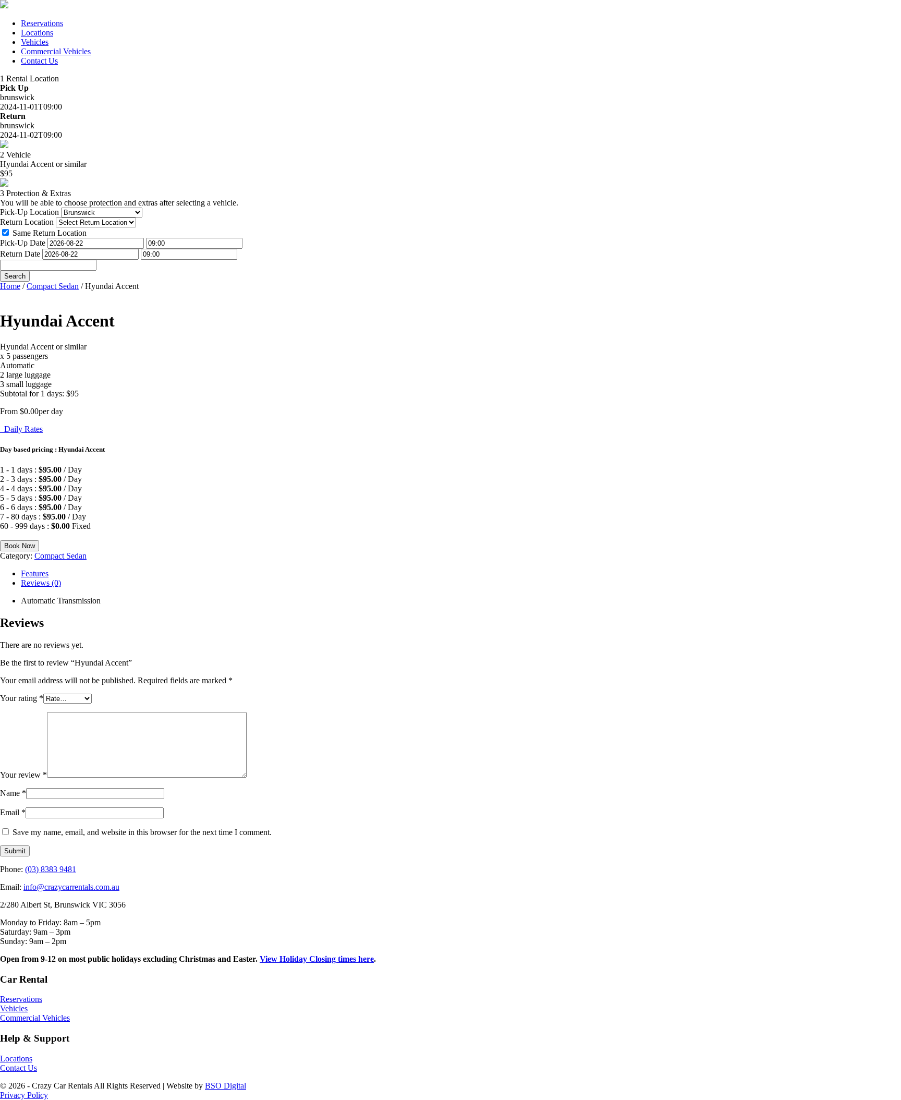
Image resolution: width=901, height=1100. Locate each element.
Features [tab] (34, 573)
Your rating (21, 698)
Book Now (19, 546)
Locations (37, 32)
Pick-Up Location (29, 212)
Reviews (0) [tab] (41, 582)
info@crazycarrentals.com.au (71, 887)
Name (13, 793)
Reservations (42, 23)
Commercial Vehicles (56, 51)
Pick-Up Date (22, 242)
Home (10, 286)
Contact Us (39, 60)
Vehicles (34, 42)
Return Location (27, 221)
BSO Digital (225, 1085)
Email (13, 812)
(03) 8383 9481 (50, 869)
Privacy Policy (24, 1095)
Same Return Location (50, 232)
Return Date (20, 253)
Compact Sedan (53, 286)
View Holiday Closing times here (317, 958)
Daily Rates (21, 429)
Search (15, 276)
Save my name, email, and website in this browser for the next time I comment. (142, 832)
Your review (23, 774)
